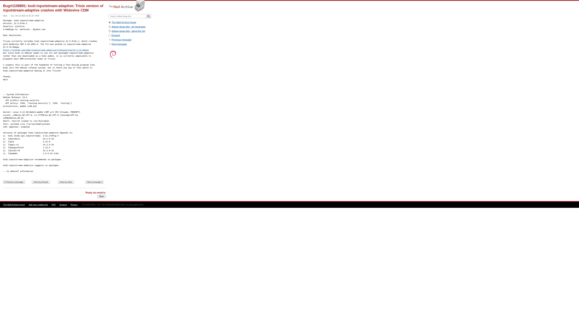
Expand (116, 35)
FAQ (53, 204)
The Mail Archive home (124, 22)
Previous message (14, 182)
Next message (94, 182)
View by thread (41, 182)
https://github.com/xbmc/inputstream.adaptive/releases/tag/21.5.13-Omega (46, 50)
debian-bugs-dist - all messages (129, 27)
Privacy (74, 204)
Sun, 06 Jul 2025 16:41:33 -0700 (25, 16)
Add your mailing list (38, 204)
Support (63, 204)
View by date (66, 182)
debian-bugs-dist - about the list (128, 31)
